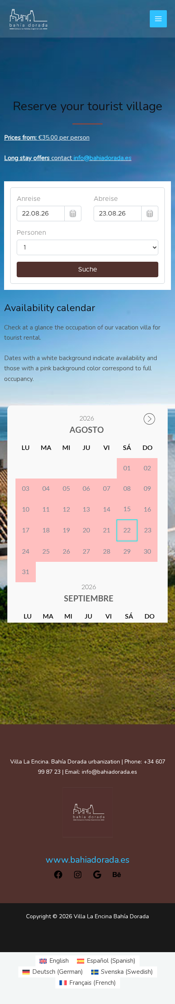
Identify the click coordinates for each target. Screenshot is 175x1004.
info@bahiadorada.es (102, 158)
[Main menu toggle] (158, 19)
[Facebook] (58, 877)
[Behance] (117, 877)
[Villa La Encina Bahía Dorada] (28, 18)
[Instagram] (78, 877)
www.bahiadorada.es (87, 860)
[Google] (97, 877)
